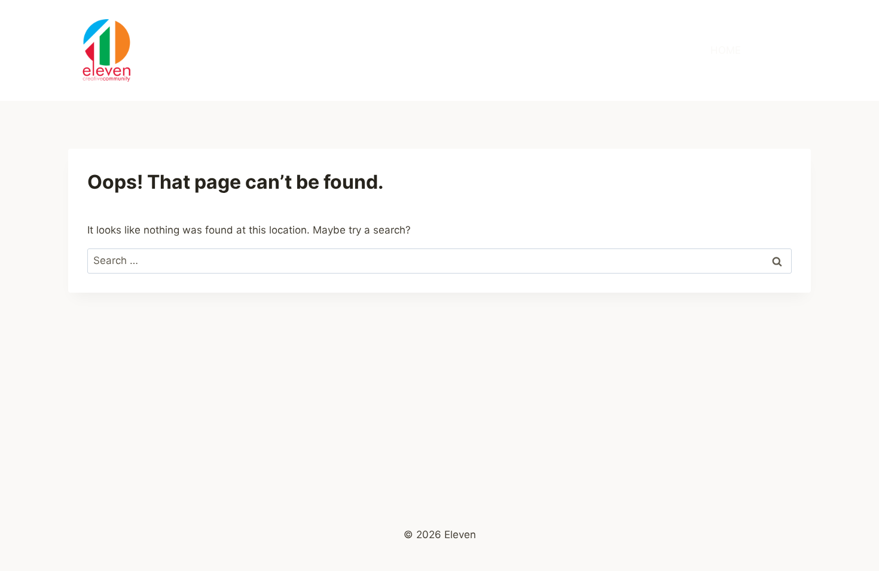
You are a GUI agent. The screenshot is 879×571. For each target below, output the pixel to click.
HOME (725, 50)
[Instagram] (786, 51)
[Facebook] (763, 51)
